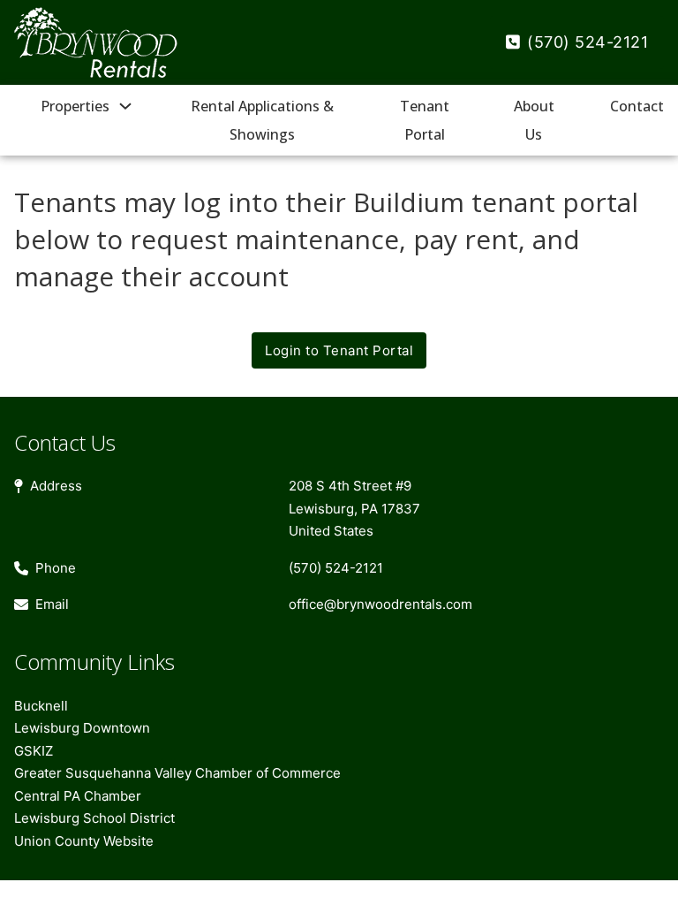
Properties (75, 106)
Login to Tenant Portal (339, 350)
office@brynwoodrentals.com (380, 604)
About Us (534, 120)
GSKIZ (33, 750)
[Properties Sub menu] (125, 106)
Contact (637, 106)
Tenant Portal (424, 120)
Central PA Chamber (77, 795)
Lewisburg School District (94, 818)
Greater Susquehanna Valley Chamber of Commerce (177, 772)
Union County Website (84, 841)
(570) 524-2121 (587, 42)
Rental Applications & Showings (262, 120)
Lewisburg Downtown (82, 727)
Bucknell (41, 705)
